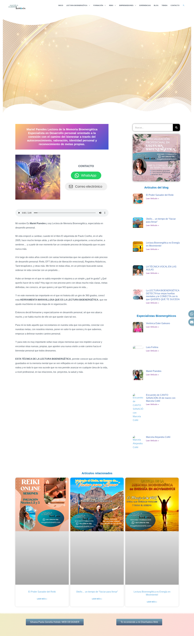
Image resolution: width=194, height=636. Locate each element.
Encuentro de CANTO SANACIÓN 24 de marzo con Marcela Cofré (160, 398)
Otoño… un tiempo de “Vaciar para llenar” (97, 592)
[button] (184, 5)
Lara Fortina (152, 347)
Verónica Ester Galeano (158, 323)
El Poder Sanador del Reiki (160, 195)
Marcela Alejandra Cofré (158, 437)
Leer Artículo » (152, 198)
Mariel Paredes (153, 371)
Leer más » (42, 599)
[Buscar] (176, 127)
